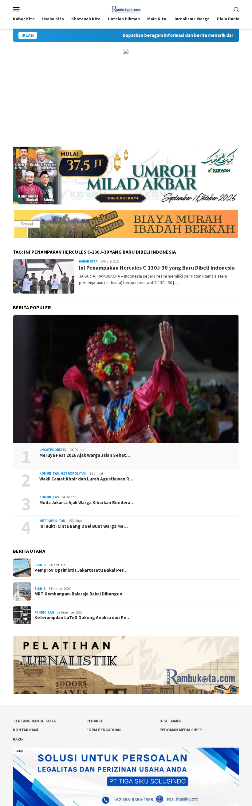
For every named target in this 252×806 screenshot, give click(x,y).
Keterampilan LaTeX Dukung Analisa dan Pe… (82, 617)
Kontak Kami (25, 730)
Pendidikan (44, 612)
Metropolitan (74, 473)
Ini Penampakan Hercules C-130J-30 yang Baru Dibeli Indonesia (157, 267)
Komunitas (49, 473)
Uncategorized (52, 450)
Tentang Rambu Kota (34, 721)
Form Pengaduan (103, 730)
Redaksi (94, 721)
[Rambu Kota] (126, 8)
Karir (18, 739)
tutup (18, 750)
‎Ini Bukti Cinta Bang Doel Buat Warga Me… (83, 526)
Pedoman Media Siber (180, 730)
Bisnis (40, 565)
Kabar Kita (88, 261)
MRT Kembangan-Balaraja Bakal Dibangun (78, 594)
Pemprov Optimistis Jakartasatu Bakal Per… (81, 570)
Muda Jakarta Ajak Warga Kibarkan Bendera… (87, 502)
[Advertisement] (126, 100)
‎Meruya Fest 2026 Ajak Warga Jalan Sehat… (84, 455)
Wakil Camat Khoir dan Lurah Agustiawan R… (86, 479)
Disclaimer (170, 721)
